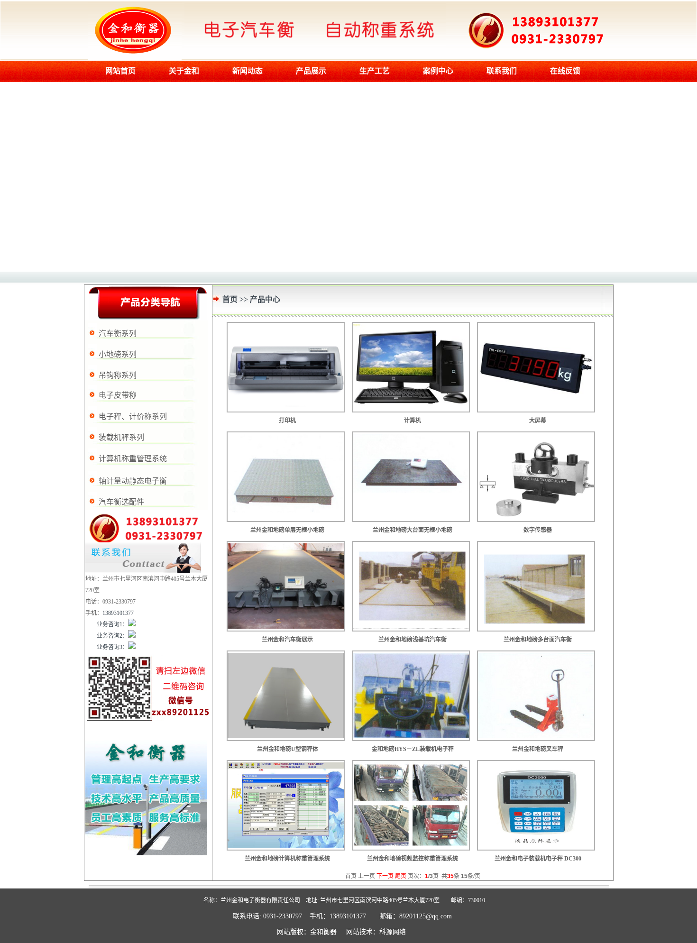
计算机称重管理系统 (133, 459)
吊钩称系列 (118, 375)
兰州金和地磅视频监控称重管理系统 (412, 858)
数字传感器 (537, 530)
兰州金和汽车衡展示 (287, 639)
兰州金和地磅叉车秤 (537, 749)
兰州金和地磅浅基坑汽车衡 (412, 639)
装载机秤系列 (121, 437)
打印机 (287, 420)
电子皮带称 (118, 395)
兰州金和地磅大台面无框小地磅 (412, 530)
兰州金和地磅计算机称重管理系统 (287, 858)
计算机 (412, 420)
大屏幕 (537, 420)
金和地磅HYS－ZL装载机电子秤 (413, 749)
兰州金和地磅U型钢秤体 (291, 749)
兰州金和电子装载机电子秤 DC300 (538, 858)
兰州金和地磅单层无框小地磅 (287, 530)
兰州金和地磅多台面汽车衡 (538, 639)
